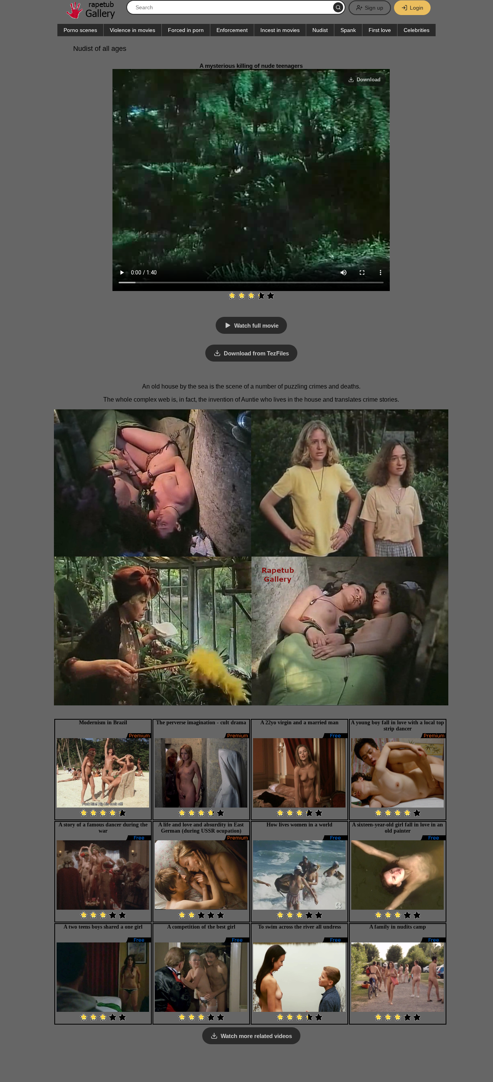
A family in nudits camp (397, 927)
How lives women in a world (299, 825)
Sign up (374, 8)
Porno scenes (80, 30)
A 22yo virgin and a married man (299, 722)
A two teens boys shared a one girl (103, 927)
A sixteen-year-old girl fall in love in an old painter (397, 828)
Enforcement (232, 30)
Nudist (320, 30)
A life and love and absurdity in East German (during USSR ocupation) (201, 828)
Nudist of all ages (99, 48)
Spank (348, 30)
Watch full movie (256, 325)
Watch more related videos (256, 1036)
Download (369, 79)
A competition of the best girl (201, 927)
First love (380, 30)
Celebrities (416, 30)
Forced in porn (186, 30)
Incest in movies (280, 30)
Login (416, 8)
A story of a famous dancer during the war (103, 828)
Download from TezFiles (256, 353)
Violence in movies (132, 30)
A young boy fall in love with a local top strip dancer (397, 726)
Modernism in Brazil (103, 722)
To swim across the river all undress (299, 927)
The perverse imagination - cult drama (201, 722)
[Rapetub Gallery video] (94, 16)
